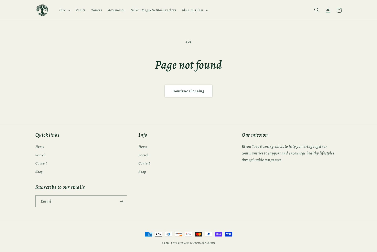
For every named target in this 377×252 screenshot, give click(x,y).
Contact (41, 163)
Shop (39, 171)
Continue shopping (188, 91)
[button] (64, 10)
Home (39, 146)
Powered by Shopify (204, 242)
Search (40, 155)
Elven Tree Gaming (182, 242)
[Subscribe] (121, 201)
